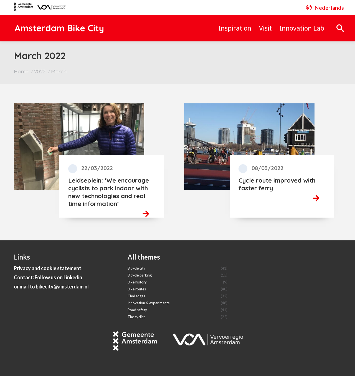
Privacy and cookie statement (47, 268)
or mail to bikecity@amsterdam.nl (51, 286)
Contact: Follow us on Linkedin (48, 277)
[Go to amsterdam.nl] (23, 8)
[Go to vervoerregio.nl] (49, 7)
